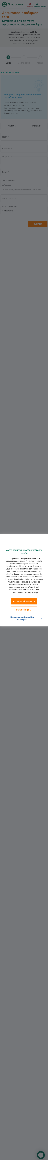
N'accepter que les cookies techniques (22, 618)
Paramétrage (22, 609)
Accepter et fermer (22, 601)
